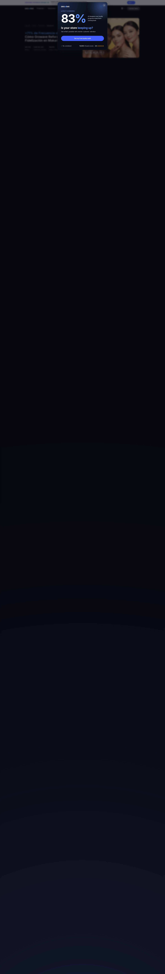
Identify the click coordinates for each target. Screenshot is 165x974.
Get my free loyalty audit (82, 38)
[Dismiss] (104, 5)
